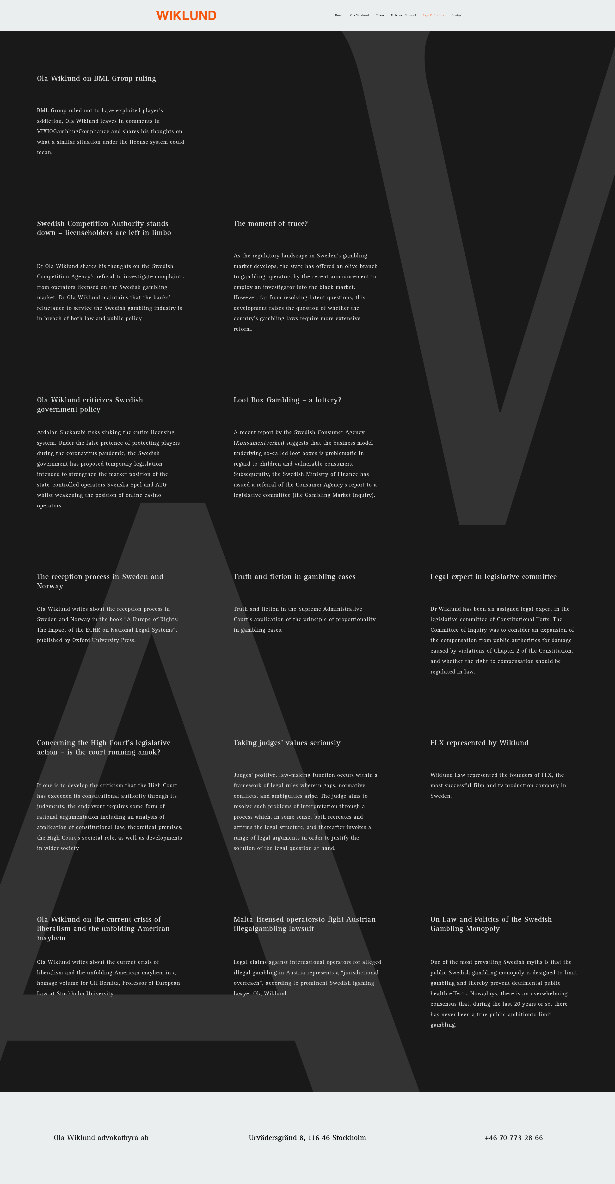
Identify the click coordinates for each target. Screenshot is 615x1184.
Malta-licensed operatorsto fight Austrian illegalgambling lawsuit (305, 924)
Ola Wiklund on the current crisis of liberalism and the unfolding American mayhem (103, 928)
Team (380, 15)
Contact (456, 15)
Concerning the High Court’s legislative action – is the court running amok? (104, 747)
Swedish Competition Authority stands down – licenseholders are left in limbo (104, 228)
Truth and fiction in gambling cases (295, 576)
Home (339, 15)
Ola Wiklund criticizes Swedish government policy (90, 405)
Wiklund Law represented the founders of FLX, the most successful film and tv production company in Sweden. (498, 785)
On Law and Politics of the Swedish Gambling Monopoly (491, 924)
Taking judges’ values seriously (287, 742)
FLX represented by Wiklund (479, 742)
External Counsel (403, 15)
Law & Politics (433, 15)
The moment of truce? (271, 223)
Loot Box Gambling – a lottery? (288, 400)
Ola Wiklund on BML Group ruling (96, 78)
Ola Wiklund (359, 15)
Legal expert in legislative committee (493, 576)
